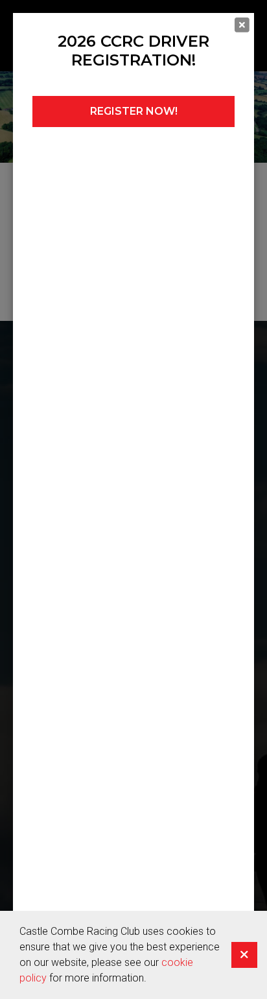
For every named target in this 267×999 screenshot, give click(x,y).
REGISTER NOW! (134, 111)
